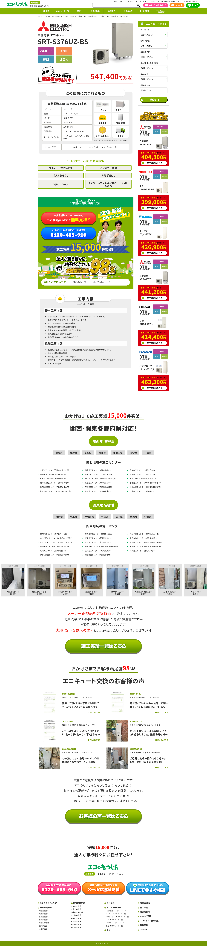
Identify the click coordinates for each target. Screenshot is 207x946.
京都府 (88, 453)
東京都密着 (76, 906)
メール (179, 5)
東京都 (59, 516)
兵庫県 (73, 453)
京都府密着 (43, 916)
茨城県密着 (76, 921)
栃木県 (119, 516)
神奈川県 (89, 516)
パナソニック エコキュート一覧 (117, 916)
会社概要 (45, 11)
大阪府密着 (43, 910)
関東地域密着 (103, 505)
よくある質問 (145, 11)
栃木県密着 (76, 918)
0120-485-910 (158, 5)
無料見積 (144, 925)
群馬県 (147, 516)
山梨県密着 (76, 927)
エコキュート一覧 (62, 11)
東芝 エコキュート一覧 (114, 926)
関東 (35, 6)
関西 (31, 6)
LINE (195, 5)
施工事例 (111, 11)
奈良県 (102, 453)
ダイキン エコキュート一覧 (116, 913)
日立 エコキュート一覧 (114, 920)
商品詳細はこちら (154, 163)
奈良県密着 (43, 920)
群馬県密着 (76, 924)
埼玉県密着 (76, 909)
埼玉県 (73, 516)
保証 (79, 11)
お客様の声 (128, 11)
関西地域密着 (103, 441)
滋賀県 (133, 453)
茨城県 (133, 516)
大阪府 (59, 453)
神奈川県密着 (77, 912)
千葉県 (104, 516)
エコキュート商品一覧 (77, 16)
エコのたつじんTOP (48, 903)
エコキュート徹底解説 (161, 11)
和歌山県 (118, 453)
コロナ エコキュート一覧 (115, 923)
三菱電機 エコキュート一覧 (116, 910)
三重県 (147, 453)
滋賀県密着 (43, 926)
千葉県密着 (76, 915)
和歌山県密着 (44, 923)
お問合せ (144, 929)
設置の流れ (95, 11)
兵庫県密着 (43, 913)
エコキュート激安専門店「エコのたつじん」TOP (53, 16)
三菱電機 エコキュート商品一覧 (97, 16)
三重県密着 (43, 929)
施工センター (100, 141)
